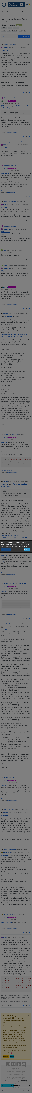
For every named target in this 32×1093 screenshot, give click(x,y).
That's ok (27, 550)
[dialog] (16, 547)
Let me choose (6, 550)
